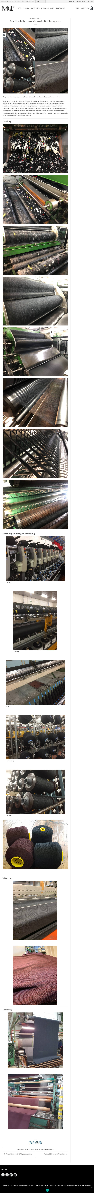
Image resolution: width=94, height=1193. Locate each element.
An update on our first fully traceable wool (19, 1154)
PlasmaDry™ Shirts (47, 8)
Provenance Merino (35, 18)
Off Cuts (71, 1)
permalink (51, 1149)
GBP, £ (37, 1)
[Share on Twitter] (33, 1142)
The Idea (26, 8)
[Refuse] (91, 1188)
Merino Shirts (35, 8)
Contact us (90, 1)
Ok (47, 1190)
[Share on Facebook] (30, 1142)
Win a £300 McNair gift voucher (54, 1154)
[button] (77, 8)
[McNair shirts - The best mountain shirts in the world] (8, 8)
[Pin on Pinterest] (40, 1142)
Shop (19, 8)
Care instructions (80, 1)
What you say (60, 8)
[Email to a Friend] (36, 1142)
